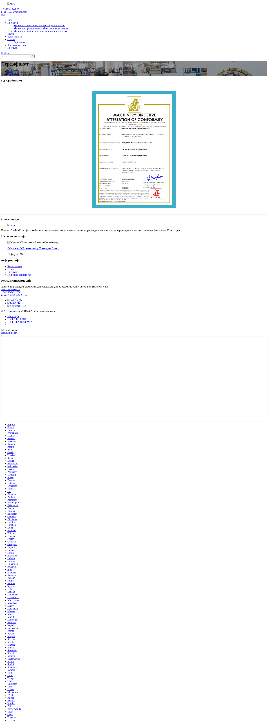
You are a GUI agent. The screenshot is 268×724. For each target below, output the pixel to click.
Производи (13, 22)
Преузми (12, 47)
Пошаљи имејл (9, 332)
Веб (3, 14)
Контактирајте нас (17, 45)
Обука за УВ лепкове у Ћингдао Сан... (33, 248)
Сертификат (20, 42)
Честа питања (14, 36)
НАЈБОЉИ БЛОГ (16, 319)
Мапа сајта (13, 316)
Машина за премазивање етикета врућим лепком (39, 25)
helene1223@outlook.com (14, 295)
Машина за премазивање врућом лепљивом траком (41, 28)
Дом (9, 20)
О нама (11, 39)
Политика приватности (19, 274)
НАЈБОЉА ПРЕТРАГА (19, 322)
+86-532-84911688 (10, 292)
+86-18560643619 (10, 289)
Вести (10, 34)
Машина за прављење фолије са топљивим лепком (40, 31)
